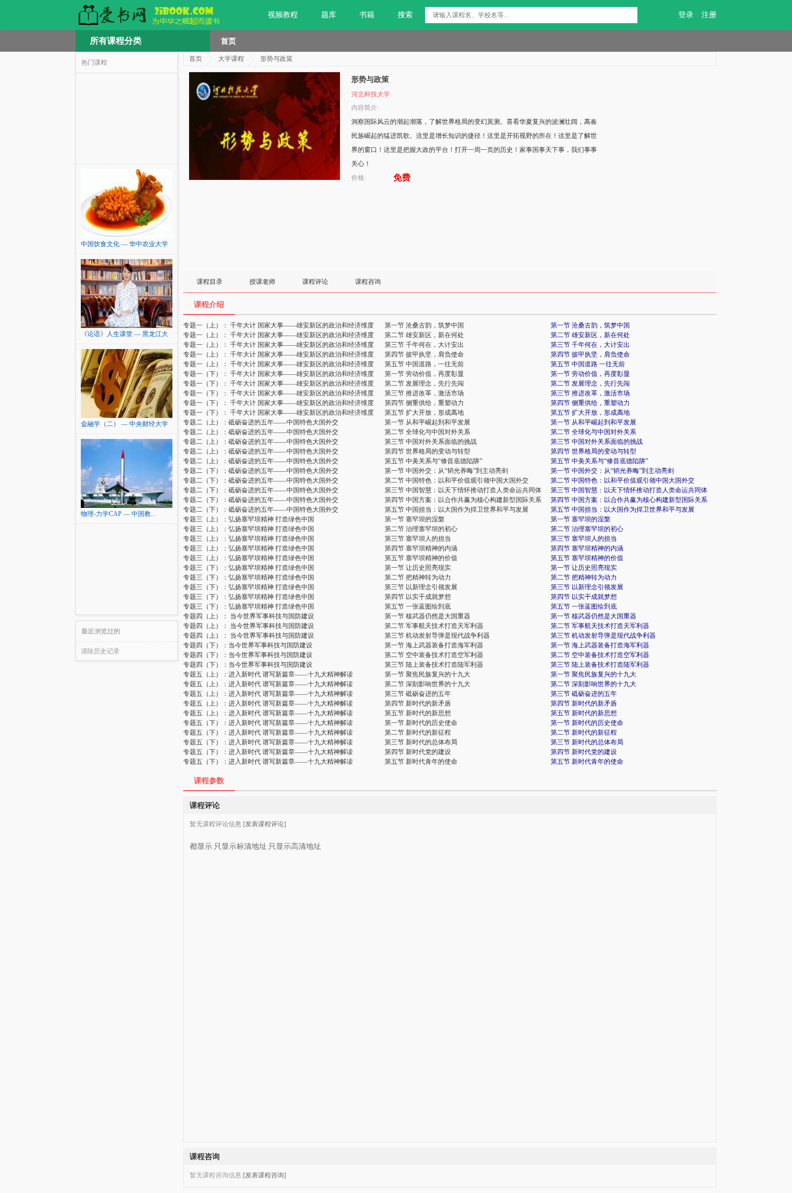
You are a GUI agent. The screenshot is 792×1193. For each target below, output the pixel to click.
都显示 (201, 846)
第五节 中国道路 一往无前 (588, 364)
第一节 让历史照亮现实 (584, 567)
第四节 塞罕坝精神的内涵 (587, 548)
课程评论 (315, 281)
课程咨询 (368, 281)
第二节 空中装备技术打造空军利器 (600, 655)
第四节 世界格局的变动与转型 (593, 451)
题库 (328, 15)
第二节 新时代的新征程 (584, 732)
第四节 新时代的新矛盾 (584, 703)
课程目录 (210, 281)
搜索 (405, 15)
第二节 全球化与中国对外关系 (593, 432)
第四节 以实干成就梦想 (584, 597)
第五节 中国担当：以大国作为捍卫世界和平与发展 (622, 509)
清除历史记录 (100, 651)
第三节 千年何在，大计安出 (590, 344)
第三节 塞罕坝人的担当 (584, 538)
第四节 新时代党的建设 (584, 752)
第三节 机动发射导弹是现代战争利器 (603, 635)
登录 (685, 15)
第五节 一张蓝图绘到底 (584, 606)
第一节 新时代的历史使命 (587, 723)
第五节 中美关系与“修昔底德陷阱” (599, 461)
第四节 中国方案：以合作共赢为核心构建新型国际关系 (629, 500)
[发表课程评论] (264, 824)
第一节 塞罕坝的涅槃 (580, 519)
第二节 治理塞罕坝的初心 (587, 529)
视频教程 (283, 15)
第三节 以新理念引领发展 (587, 587)
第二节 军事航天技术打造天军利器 (600, 626)
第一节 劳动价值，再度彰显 (590, 374)
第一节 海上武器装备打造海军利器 (600, 645)
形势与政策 (276, 58)
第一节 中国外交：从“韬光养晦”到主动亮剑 (612, 471)
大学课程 (231, 58)
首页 (228, 41)
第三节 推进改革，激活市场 (590, 393)
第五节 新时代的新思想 (584, 713)
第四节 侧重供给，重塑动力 (590, 403)
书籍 (366, 15)
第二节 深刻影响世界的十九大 (593, 684)
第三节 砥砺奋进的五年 (584, 693)
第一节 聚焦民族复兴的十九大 (593, 674)
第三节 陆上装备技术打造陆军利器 (600, 664)
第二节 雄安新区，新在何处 (590, 335)
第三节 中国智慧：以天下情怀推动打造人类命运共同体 (629, 490)
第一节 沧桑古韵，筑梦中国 (590, 325)
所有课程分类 (116, 40)
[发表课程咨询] (264, 1175)
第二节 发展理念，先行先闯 (590, 383)
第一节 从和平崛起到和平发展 (593, 422)
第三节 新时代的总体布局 (587, 742)
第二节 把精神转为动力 (584, 577)
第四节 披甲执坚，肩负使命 (590, 354)
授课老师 (262, 281)
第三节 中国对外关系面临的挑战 (597, 441)
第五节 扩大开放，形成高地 (590, 412)
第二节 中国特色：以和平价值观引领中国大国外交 (622, 480)
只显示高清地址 (294, 846)
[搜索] (629, 15)
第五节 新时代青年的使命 (587, 761)
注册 (709, 15)
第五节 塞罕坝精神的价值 (587, 558)
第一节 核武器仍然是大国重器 (593, 616)
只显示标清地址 (240, 846)
